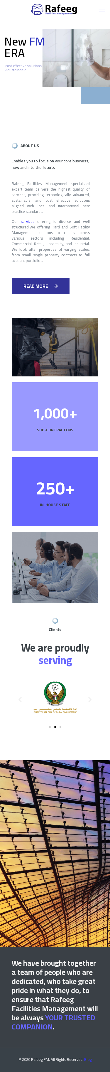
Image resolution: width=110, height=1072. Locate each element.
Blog (88, 1059)
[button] (41, 286)
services (27, 221)
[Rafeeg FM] (55, 8)
